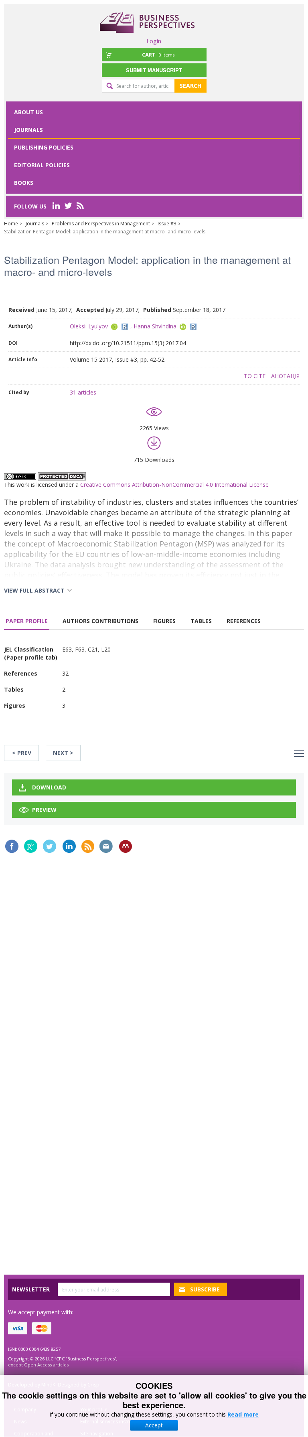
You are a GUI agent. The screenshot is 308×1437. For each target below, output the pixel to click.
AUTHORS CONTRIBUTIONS (100, 621)
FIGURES (164, 621)
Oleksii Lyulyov (89, 326)
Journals (28, 130)
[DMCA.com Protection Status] (62, 476)
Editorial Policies (42, 165)
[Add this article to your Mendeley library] (125, 846)
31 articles (83, 392)
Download (49, 787)
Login (153, 41)
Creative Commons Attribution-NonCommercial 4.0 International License (174, 484)
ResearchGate (30, 846)
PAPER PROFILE (27, 621)
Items (158, 54)
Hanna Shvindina (155, 326)
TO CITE (254, 376)
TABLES (201, 621)
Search (190, 85)
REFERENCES (244, 621)
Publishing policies (43, 147)
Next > (63, 753)
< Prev (21, 753)
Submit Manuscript (154, 70)
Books (23, 182)
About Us (28, 112)
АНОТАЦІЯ (285, 376)
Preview (44, 810)
